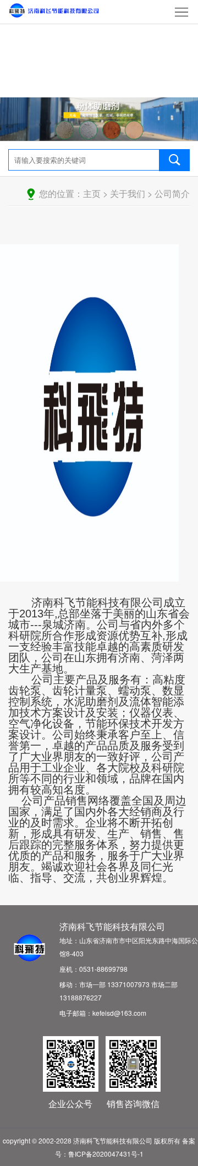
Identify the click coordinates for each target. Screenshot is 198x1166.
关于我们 (127, 193)
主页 (92, 193)
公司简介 (172, 193)
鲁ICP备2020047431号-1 (106, 1153)
